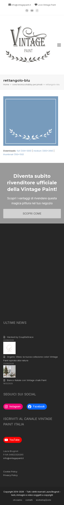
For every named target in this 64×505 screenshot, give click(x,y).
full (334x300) (24, 150)
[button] (59, 45)
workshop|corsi (43, 500)
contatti (29, 500)
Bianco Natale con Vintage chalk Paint (26, 380)
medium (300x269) (43, 150)
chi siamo (17, 500)
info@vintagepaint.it (21, 5)
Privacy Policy (10, 475)
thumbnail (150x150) (13, 154)
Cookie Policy (10, 471)
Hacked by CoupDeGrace (20, 337)
